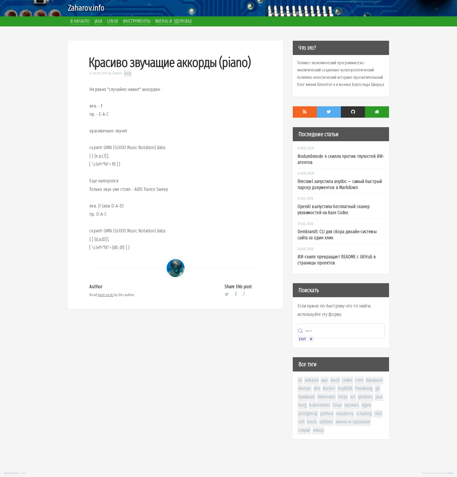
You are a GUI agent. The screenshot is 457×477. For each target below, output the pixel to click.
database (374, 380)
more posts (105, 295)
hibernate (326, 397)
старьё (304, 430)
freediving (363, 388)
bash (335, 380)
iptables (365, 397)
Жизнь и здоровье (173, 21)
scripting (364, 413)
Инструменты (136, 21)
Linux (112, 21)
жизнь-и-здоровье (353, 422)
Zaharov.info (86, 8)
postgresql (308, 413)
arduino (311, 380)
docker (329, 388)
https (343, 397)
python (326, 413)
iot (352, 397)
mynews (351, 405)
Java (98, 21)
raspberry (345, 413)
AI (300, 380)
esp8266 (345, 388)
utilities (326, 422)
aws (324, 380)
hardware (306, 397)
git (377, 388)
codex (347, 380)
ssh (301, 422)
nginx (366, 405)
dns (317, 388)
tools (312, 422)
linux (337, 405)
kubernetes (319, 405)
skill (378, 413)
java (379, 397)
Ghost (450, 473)
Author (117, 73)
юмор (318, 430)
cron (359, 380)
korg (127, 73)
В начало (80, 21)
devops (304, 388)
